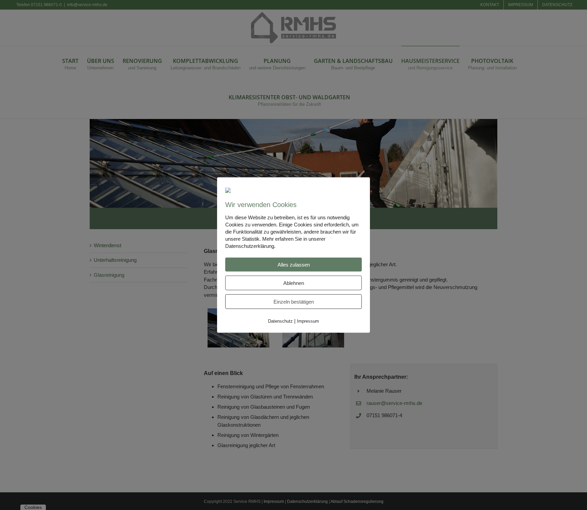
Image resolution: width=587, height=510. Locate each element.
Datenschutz (280, 320)
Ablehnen (293, 283)
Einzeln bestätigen (293, 301)
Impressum (308, 320)
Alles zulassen (294, 264)
